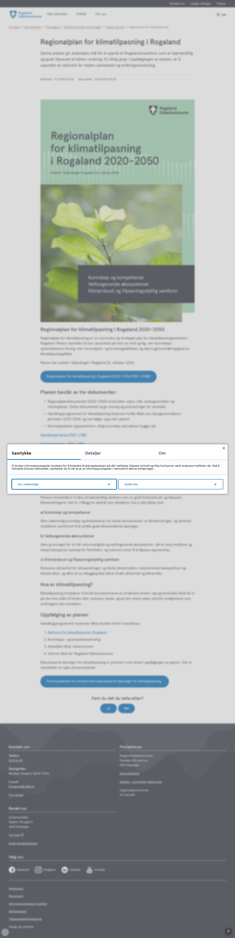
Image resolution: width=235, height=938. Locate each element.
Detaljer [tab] (93, 453)
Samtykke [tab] (21, 453)
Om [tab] (162, 453)
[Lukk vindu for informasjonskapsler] (224, 448)
